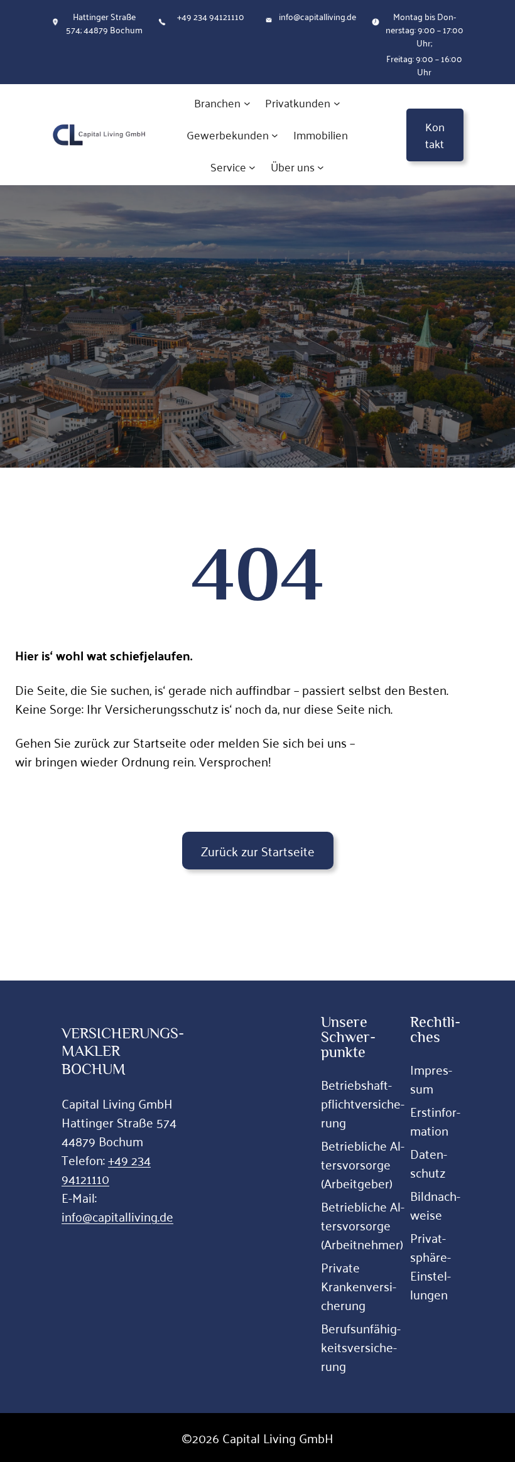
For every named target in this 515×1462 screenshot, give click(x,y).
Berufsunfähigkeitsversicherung (361, 1346)
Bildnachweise (435, 1204)
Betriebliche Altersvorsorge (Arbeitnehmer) (362, 1225)
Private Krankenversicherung (358, 1285)
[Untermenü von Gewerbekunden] (274, 135)
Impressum (431, 1078)
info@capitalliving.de (117, 1216)
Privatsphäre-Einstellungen (430, 1265)
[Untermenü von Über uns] (320, 167)
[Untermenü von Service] (252, 167)
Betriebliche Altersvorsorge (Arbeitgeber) (362, 1164)
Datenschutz (428, 1162)
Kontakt (435, 134)
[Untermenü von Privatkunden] (336, 103)
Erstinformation (435, 1120)
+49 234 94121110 (106, 1169)
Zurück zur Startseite (258, 850)
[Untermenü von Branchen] (247, 103)
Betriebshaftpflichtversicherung (362, 1103)
